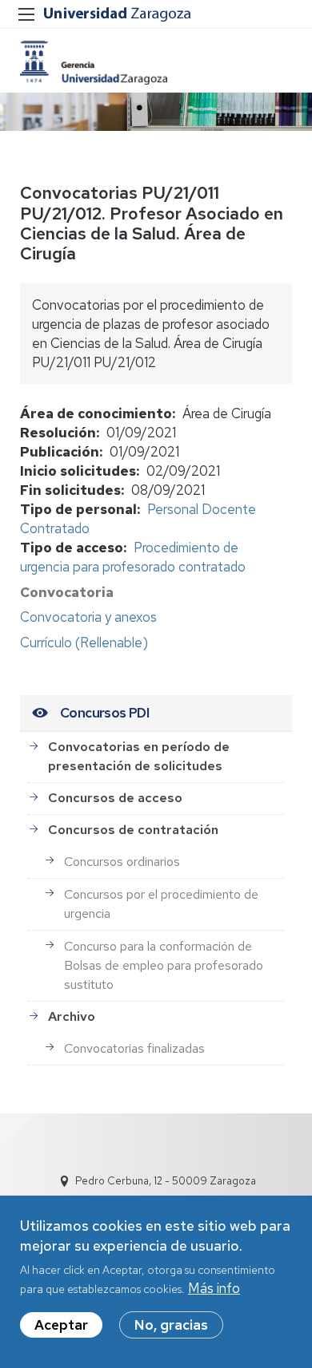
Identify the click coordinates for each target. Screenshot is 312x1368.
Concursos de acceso (115, 797)
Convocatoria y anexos (88, 617)
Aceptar (61, 1325)
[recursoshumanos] (93, 63)
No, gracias (171, 1325)
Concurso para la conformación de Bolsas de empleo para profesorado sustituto (163, 965)
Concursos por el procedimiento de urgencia (161, 904)
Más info (214, 1288)
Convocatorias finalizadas (134, 1048)
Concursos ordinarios (122, 861)
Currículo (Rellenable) (84, 642)
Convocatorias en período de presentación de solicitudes (139, 756)
